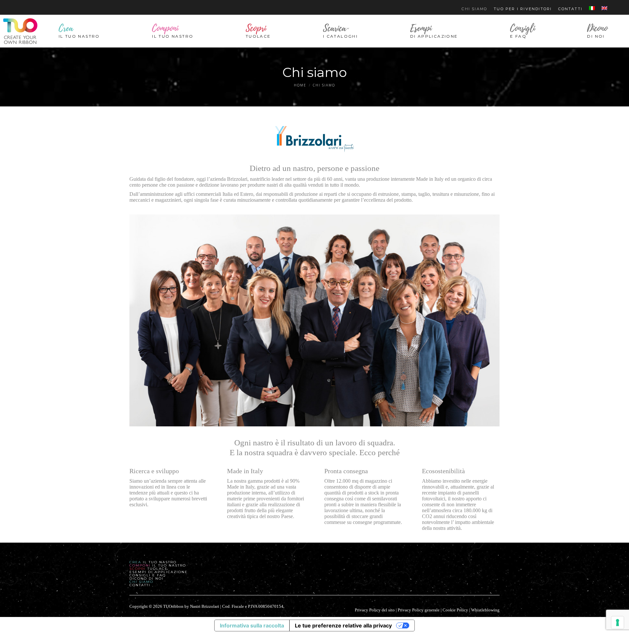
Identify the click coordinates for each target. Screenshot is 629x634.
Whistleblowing (485, 609)
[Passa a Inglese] (604, 9)
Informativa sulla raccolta (252, 625)
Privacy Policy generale (419, 609)
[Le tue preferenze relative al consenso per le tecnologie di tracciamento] (617, 622)
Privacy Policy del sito (375, 609)
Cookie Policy (455, 609)
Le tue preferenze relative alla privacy (343, 625)
